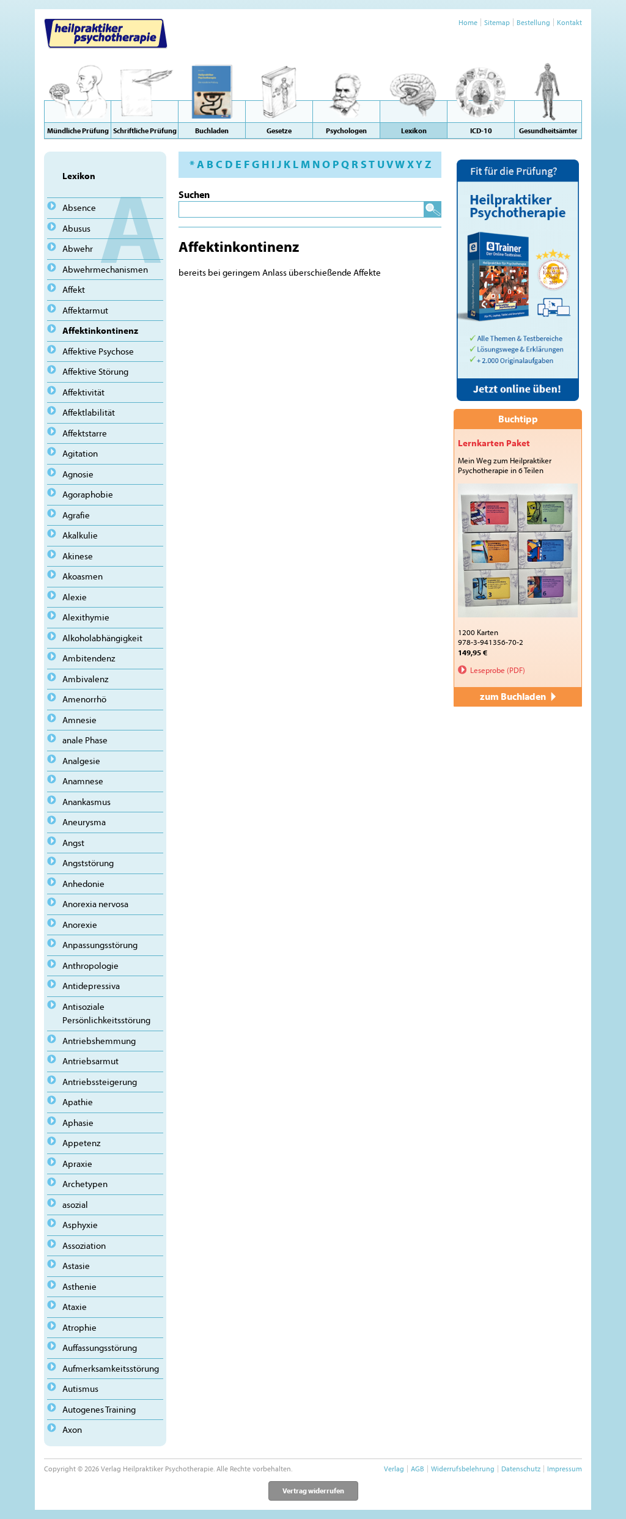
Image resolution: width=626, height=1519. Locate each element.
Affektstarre (84, 433)
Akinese (77, 556)
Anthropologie (90, 965)
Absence (79, 207)
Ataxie (74, 1306)
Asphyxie (80, 1224)
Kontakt (569, 22)
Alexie (74, 597)
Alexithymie (85, 617)
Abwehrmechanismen (105, 269)
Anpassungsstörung (100, 945)
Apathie (77, 1102)
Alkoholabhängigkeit (102, 638)
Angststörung (88, 863)
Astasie (76, 1265)
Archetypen (85, 1184)
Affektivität (83, 392)
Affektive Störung (95, 371)
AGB (417, 1468)
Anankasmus (86, 801)
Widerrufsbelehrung (463, 1468)
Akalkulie (80, 535)
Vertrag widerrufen (313, 1490)
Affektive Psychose (98, 351)
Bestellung (533, 22)
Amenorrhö (84, 699)
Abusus (76, 228)
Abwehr (77, 248)
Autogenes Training (99, 1409)
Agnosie (78, 474)
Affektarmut (85, 310)
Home (467, 22)
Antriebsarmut (90, 1061)
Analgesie (81, 761)
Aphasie (78, 1122)
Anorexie (79, 924)
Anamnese (82, 781)
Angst (73, 842)
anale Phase (85, 740)
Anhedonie (83, 883)
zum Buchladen (514, 696)
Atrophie (79, 1327)
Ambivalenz (85, 679)
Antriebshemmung (99, 1040)
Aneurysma (84, 822)
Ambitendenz (88, 658)
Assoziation (84, 1245)
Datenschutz (520, 1468)
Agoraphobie (87, 494)
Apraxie (77, 1163)
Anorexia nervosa (95, 904)
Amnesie (79, 720)
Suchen (194, 194)
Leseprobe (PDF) (497, 670)
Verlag (394, 1468)
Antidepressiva (91, 985)
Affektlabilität (88, 412)
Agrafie (76, 515)
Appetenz (81, 1143)
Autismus (80, 1388)
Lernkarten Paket (494, 443)
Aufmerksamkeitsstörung (110, 1368)
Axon (72, 1429)
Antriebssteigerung (99, 1081)
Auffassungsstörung (99, 1347)
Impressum (564, 1468)
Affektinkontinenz (100, 330)
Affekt (73, 289)
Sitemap (497, 22)
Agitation (80, 453)
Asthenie (79, 1286)
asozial (75, 1204)
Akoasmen (82, 576)
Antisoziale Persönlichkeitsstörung (106, 1013)
